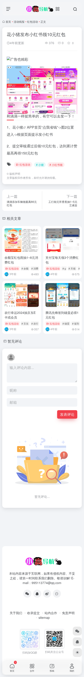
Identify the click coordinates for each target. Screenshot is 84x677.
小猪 (19, 127)
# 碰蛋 (65, 323)
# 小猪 (40, 165)
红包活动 (32, 21)
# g (64, 268)
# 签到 (75, 323)
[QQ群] (57, 594)
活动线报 (19, 21)
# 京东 (25, 323)
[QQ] (37, 594)
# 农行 (34, 323)
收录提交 (33, 613)
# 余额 (25, 268)
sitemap (44, 617)
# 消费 (34, 268)
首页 (8, 21)
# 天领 (72, 268)
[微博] (47, 594)
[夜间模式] (77, 652)
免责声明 (68, 613)
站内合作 (51, 613)
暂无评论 (15, 341)
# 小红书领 (56, 165)
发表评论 (67, 414)
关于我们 (16, 613)
